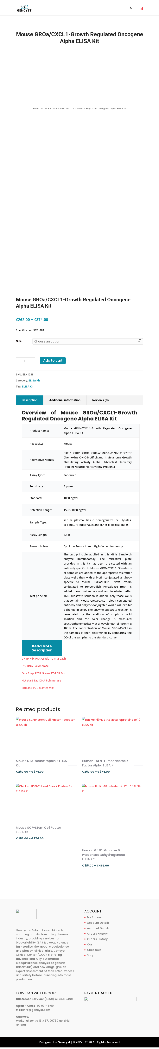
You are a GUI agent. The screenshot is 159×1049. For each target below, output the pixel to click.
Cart (90, 944)
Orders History (97, 934)
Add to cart (52, 360)
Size (19, 341)
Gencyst (64, 1042)
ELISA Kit (46, 108)
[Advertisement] (79, 75)
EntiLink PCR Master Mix (38, 688)
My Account (95, 917)
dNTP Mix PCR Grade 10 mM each (44, 658)
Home (36, 108)
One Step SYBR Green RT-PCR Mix (44, 673)
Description (29, 400)
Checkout (94, 950)
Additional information (64, 400)
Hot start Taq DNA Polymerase (41, 680)
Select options (72, 769)
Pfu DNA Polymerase (35, 666)
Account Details (98, 923)
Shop (90, 955)
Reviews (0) (100, 400)
